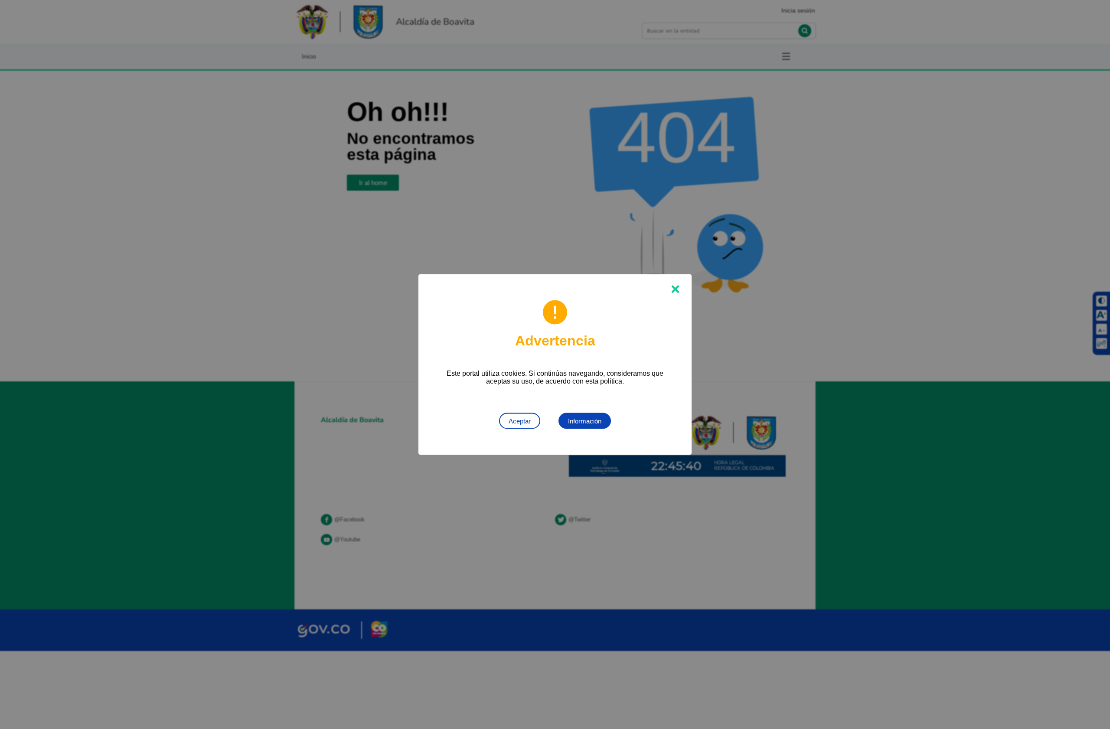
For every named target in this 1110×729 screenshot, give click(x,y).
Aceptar (520, 421)
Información (584, 421)
